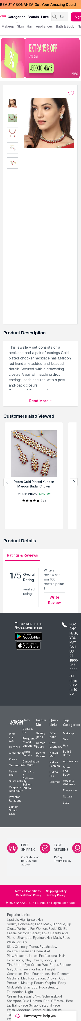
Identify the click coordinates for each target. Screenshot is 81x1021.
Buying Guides (40, 754)
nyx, (38, 996)
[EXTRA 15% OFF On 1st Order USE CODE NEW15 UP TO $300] (40, 58)
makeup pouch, (32, 983)
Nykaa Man (54, 754)
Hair (65, 745)
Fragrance (70, 790)
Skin (66, 739)
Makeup (68, 733)
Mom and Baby (66, 771)
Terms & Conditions (27, 891)
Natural (67, 796)
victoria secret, (29, 933)
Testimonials (17, 765)
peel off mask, (54, 1001)
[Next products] (73, 482)
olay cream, (34, 960)
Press (13, 759)
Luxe (66, 802)
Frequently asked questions (29, 742)
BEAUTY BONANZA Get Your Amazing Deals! (38, 4)
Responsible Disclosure (17, 789)
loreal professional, (43, 956)
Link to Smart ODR (13, 810)
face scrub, (29, 1005)
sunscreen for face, (29, 969)
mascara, (21, 956)
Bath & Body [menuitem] (65, 26)
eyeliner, (39, 937)
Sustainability (18, 781)
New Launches (56, 744)
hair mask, (54, 937)
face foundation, (37, 974)
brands (33, 17)
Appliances (70, 761)
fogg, (48, 960)
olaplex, (51, 983)
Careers (14, 747)
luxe (45, 17)
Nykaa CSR (13, 773)
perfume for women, (32, 928)
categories (16, 17)
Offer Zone (53, 735)
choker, (52, 978)
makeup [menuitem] (8, 26)
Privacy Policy (56, 895)
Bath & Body (67, 753)
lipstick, (13, 919)
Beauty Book (40, 735)
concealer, (26, 924)
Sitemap (55, 781)
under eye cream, (27, 965)
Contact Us (27, 730)
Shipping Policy (56, 891)
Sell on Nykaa (27, 786)
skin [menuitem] (20, 26)
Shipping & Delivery (28, 774)
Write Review (54, 600)
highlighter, (28, 919)
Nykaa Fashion (55, 764)
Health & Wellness (69, 782)
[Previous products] (7, 482)
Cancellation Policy (28, 895)
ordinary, (21, 947)
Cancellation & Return (30, 763)
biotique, (59, 924)
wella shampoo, (26, 987)
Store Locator (27, 753)
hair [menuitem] (30, 26)
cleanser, (26, 951)
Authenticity (17, 753)
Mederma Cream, (29, 1010)
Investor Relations (15, 798)
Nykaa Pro (54, 773)
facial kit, (56, 928)
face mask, (43, 924)
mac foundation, (33, 978)
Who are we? (12, 737)
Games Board (40, 744)
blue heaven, (33, 1001)
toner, (34, 947)
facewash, (26, 996)
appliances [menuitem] (44, 26)
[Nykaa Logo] (3, 15)
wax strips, (50, 965)
